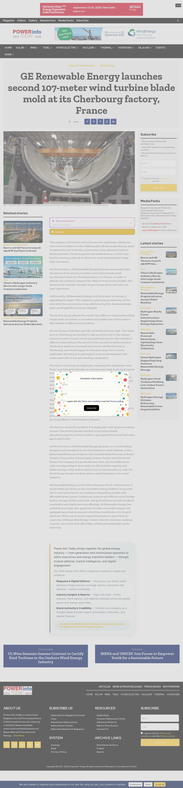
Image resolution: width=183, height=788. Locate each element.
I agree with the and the (94, 401)
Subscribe (91, 408)
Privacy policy (116, 401)
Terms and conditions (91, 401)
